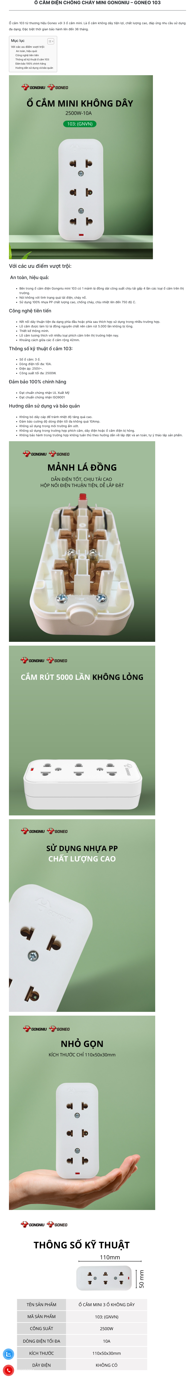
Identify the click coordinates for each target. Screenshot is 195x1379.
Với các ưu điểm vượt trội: (28, 46)
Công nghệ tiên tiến (27, 55)
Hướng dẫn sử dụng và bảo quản (34, 67)
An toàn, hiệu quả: (26, 51)
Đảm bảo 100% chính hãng (30, 63)
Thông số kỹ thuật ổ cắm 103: (32, 59)
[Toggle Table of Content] (49, 41)
